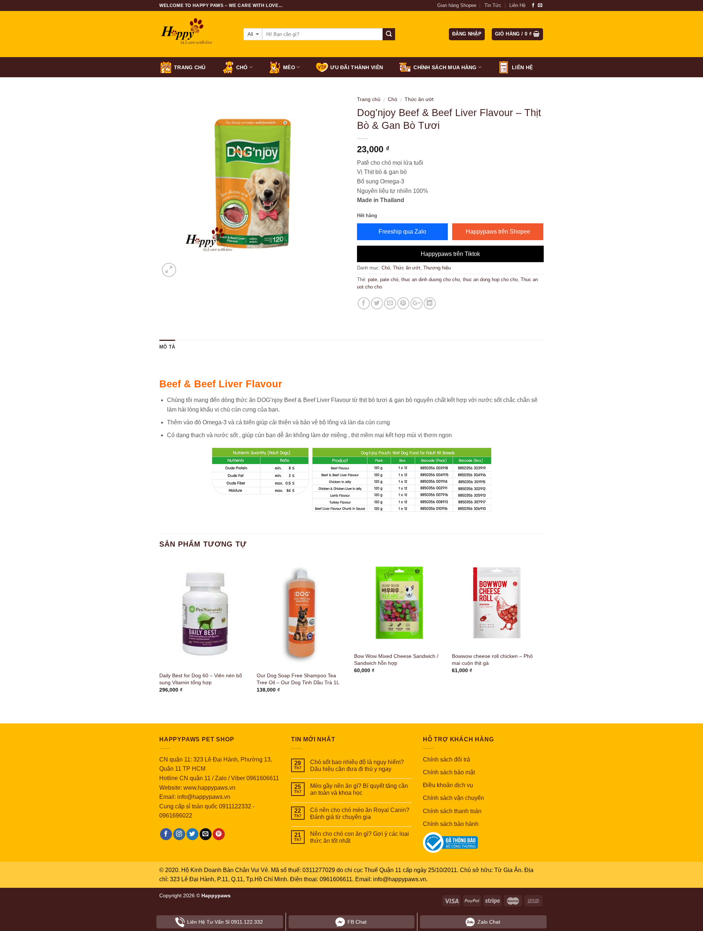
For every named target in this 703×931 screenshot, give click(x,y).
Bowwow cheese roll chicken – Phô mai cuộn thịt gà (492, 659)
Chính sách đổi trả (446, 759)
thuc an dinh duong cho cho (430, 279)
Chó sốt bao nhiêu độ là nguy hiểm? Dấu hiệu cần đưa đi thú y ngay (357, 765)
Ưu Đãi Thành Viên (356, 67)
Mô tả (167, 347)
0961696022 (175, 815)
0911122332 (235, 806)
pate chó (389, 279)
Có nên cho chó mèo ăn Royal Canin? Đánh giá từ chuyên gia (359, 813)
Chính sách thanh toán (452, 811)
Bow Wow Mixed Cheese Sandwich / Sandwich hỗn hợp (396, 659)
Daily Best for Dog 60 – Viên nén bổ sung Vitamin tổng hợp (200, 679)
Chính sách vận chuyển (453, 798)
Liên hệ (522, 67)
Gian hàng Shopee (456, 5)
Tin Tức (492, 5)
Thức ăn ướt (419, 99)
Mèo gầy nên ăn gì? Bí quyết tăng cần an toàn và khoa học (359, 789)
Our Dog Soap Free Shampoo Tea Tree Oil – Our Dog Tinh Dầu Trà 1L (298, 679)
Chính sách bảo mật (449, 772)
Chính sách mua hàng (444, 67)
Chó (242, 67)
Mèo (289, 67)
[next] (541, 635)
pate (372, 279)
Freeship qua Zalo (402, 231)
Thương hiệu (437, 268)
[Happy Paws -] (196, 34)
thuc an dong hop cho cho (490, 279)
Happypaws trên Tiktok (450, 254)
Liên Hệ (517, 5)
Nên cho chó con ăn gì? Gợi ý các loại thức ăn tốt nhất (359, 837)
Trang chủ (190, 67)
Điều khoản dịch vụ (448, 785)
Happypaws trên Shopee (498, 231)
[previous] (159, 635)
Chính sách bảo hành (451, 824)
